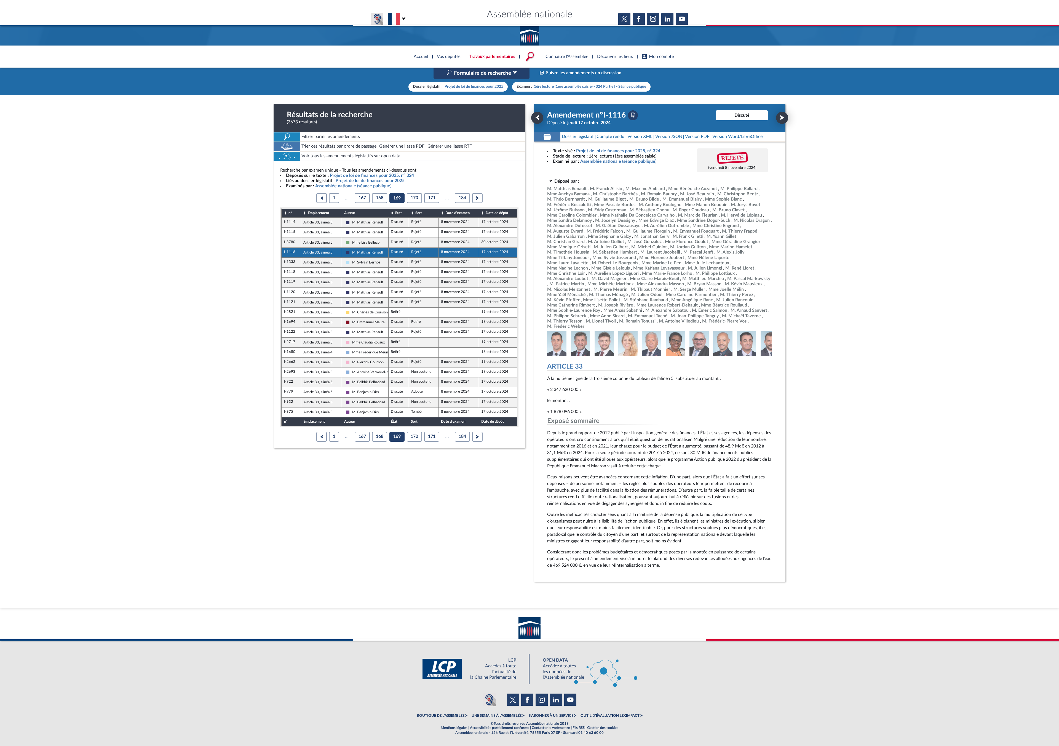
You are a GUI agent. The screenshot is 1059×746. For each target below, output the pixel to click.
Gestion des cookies (602, 727)
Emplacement (318, 213)
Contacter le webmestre (551, 727)
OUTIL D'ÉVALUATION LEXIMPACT (610, 715)
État (398, 213)
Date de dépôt (497, 213)
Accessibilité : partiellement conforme (499, 727)
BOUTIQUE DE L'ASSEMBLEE (440, 715)
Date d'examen (457, 213)
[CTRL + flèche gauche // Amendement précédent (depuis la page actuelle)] (537, 118)
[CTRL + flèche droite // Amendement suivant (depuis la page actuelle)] (782, 118)
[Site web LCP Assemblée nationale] (473, 669)
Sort (418, 213)
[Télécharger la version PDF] (633, 115)
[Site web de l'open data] (585, 669)
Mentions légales (454, 727)
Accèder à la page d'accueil (529, 33)
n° (290, 213)
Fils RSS (579, 727)
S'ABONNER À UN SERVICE (551, 715)
